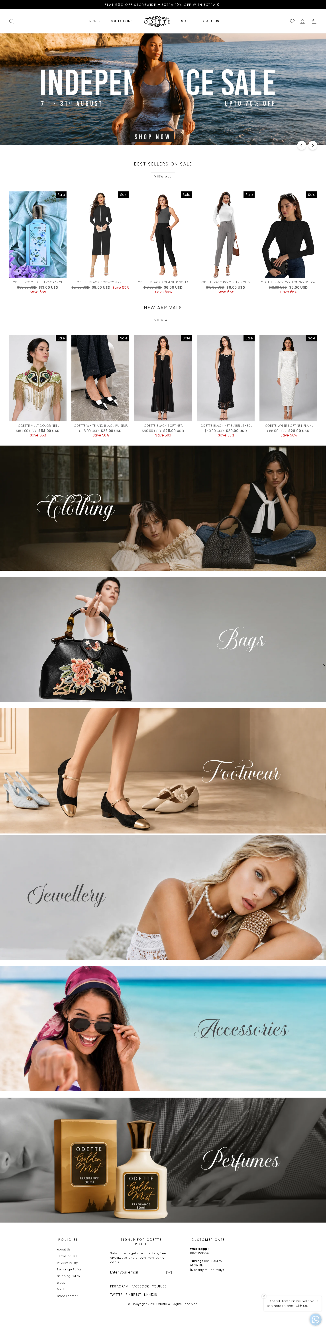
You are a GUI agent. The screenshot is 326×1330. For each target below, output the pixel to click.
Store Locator (67, 1296)
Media (62, 1289)
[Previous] (301, 145)
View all (163, 176)
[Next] (312, 145)
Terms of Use (67, 1256)
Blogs (61, 1283)
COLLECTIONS (121, 21)
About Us (64, 1249)
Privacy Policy (67, 1263)
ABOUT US (210, 21)
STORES (187, 21)
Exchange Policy (69, 1269)
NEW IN (95, 21)
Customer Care (208, 1239)
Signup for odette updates (141, 1241)
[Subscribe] (169, 1272)
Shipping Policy (68, 1276)
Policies (68, 1239)
